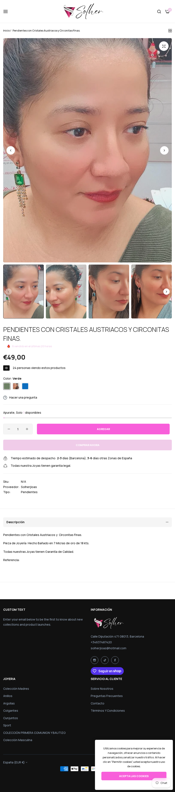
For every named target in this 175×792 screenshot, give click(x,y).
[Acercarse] (164, 46)
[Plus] (27, 429)
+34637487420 (101, 642)
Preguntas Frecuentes (107, 696)
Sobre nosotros (102, 689)
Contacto (97, 703)
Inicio (6, 30)
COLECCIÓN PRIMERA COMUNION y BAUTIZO (34, 733)
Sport (7, 725)
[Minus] (9, 429)
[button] (164, 150)
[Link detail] (94, 660)
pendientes (29, 492)
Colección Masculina (17, 740)
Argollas (9, 703)
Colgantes (10, 710)
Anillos (7, 696)
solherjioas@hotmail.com (108, 648)
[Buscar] (159, 11)
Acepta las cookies (134, 776)
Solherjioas (29, 487)
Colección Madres (16, 689)
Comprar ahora (87, 445)
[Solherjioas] (87, 11)
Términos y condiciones (108, 710)
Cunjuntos (10, 718)
